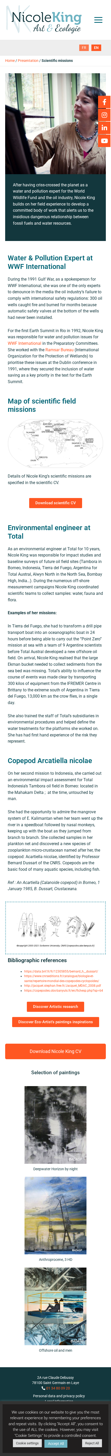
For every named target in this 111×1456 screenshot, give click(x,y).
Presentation (28, 60)
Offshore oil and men (55, 1350)
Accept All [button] (56, 1444)
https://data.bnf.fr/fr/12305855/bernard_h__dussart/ (61, 971)
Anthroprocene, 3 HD (55, 1259)
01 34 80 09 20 (58, 1388)
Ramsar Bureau (59, 349)
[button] (55, 1051)
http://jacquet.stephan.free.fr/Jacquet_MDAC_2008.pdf (62, 985)
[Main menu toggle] (98, 20)
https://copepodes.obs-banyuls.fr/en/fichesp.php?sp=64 (63, 990)
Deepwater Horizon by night (55, 1169)
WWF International (24, 343)
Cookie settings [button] (27, 1443)
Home (10, 60)
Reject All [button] (92, 1443)
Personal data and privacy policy (59, 1396)
